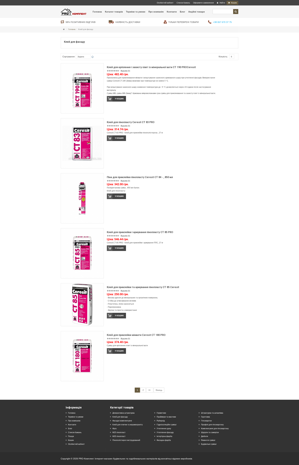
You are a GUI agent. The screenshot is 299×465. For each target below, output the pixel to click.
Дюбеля (204, 436)
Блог (70, 428)
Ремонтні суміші (208, 440)
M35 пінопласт (119, 436)
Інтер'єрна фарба (164, 436)
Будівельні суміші (208, 444)
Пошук (71, 436)
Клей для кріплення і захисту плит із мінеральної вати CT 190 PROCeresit (151, 67)
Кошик (71, 440)
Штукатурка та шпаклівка (212, 413)
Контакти (72, 425)
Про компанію (74, 421)
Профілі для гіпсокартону (212, 425)
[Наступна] (149, 390)
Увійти (222, 3)
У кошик (119, 99)
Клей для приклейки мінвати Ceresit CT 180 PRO (136, 335)
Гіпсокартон (206, 421)
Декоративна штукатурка (123, 413)
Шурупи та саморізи (210, 432)
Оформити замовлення (203, 3)
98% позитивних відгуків (80, 22)
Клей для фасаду (120, 417)
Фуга (114, 428)
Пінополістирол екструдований (126, 440)
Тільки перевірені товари (183, 22)
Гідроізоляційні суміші (166, 425)
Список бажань (183, 3)
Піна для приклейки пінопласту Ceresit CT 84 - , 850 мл (140, 177)
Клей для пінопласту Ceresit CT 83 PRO (130, 122)
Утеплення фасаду (165, 432)
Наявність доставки (127, 22)
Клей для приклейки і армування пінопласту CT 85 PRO (140, 232)
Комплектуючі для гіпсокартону (215, 428)
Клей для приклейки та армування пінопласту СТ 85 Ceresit (143, 287)
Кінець (159, 390)
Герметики (161, 413)
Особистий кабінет (165, 3)
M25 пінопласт (119, 432)
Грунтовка (205, 417)
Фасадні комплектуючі (122, 421)
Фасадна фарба (164, 440)
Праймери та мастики (166, 417)
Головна (71, 29)
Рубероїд (161, 421)
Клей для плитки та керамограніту (127, 425)
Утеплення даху (164, 428)
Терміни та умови (75, 417)
